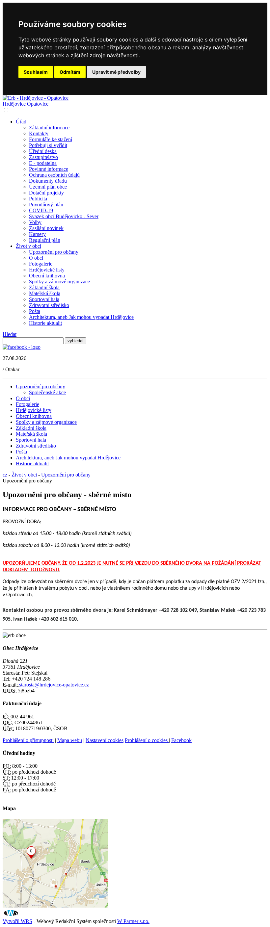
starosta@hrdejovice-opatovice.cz (54, 684)
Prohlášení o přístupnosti (28, 740)
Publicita (38, 198)
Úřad (21, 121)
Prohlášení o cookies (147, 740)
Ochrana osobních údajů (54, 175)
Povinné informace (48, 169)
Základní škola (44, 287)
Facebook (181, 740)
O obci (36, 258)
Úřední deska (43, 151)
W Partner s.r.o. (133, 921)
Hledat (9, 334)
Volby (35, 222)
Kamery (37, 234)
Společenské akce (47, 392)
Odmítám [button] (70, 72)
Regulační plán (44, 240)
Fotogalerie (40, 264)
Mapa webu (69, 740)
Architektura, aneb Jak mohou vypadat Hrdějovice (81, 317)
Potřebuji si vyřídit (48, 145)
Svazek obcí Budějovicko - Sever (63, 216)
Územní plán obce (48, 187)
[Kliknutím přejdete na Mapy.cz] (55, 906)
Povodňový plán (46, 204)
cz (5, 474)
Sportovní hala (44, 299)
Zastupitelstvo (43, 157)
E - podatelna (43, 163)
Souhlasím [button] (36, 72)
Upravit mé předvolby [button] (116, 72)
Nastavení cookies (104, 740)
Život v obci (28, 246)
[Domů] (35, 98)
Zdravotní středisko (49, 305)
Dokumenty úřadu (48, 181)
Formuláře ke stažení (50, 139)
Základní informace (49, 127)
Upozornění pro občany (53, 252)
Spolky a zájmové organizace (59, 281)
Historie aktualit (45, 323)
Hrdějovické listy (47, 269)
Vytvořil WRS (17, 921)
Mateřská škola (44, 293)
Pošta (34, 311)
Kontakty (38, 133)
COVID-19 (41, 210)
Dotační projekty (46, 192)
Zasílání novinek (46, 228)
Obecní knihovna (47, 275)
